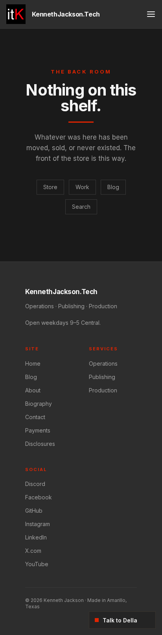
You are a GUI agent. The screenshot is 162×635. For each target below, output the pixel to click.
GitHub (33, 510)
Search (81, 206)
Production (103, 390)
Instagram (37, 524)
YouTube (36, 564)
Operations (103, 363)
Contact (35, 417)
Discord (35, 483)
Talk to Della (120, 620)
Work (82, 187)
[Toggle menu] (151, 14)
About (32, 390)
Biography (38, 403)
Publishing (102, 377)
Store (50, 187)
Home (32, 363)
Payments (37, 430)
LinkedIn (36, 537)
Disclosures (40, 443)
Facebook (38, 497)
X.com (33, 550)
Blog (113, 187)
